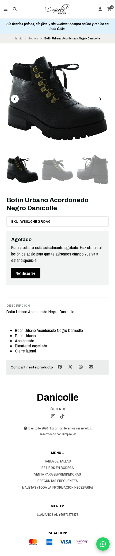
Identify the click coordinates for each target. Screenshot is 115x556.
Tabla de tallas (57, 461)
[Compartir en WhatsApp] (81, 367)
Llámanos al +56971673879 (57, 515)
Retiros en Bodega (57, 468)
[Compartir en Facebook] (60, 367)
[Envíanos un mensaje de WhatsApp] (103, 544)
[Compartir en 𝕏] (71, 367)
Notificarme (25, 273)
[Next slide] (100, 99)
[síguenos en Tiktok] (62, 416)
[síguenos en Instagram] (53, 416)
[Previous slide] (15, 99)
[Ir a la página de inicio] (57, 9)
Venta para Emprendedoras (57, 474)
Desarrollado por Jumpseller (57, 434)
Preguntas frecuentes (57, 481)
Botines (33, 38)
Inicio (18, 38)
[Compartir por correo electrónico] (91, 367)
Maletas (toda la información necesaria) (57, 487)
